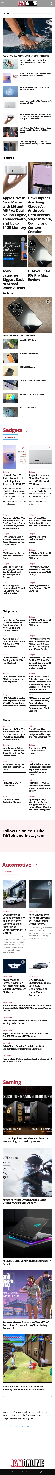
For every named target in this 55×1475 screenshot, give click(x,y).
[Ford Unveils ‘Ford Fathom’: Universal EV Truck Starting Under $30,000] (40, 894)
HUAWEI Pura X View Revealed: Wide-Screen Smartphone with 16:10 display (40, 570)
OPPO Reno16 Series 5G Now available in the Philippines (40, 556)
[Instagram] (10, 1426)
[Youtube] (28, 1426)
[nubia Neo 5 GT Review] (10, 344)
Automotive (7, 911)
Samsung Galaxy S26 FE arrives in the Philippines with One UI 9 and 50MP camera (34, 62)
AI (3, 617)
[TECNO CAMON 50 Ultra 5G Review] (10, 385)
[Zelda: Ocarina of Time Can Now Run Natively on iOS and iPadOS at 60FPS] (27, 1358)
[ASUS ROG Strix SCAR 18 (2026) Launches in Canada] (27, 1233)
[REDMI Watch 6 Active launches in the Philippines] (27, 35)
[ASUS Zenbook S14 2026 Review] (10, 398)
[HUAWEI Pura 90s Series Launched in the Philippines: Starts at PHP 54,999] (10, 78)
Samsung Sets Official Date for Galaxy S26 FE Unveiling (39, 588)
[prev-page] (5, 1396)
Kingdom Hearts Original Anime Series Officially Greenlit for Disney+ (24, 1201)
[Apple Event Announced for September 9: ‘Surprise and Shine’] (10, 91)
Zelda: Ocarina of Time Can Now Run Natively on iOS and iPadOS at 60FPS (23, 1388)
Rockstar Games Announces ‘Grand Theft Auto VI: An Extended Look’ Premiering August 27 (26, 1325)
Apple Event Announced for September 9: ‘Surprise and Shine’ (35, 88)
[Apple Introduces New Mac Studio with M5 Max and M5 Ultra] (10, 105)
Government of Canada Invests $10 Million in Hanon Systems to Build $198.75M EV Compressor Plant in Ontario (14, 923)
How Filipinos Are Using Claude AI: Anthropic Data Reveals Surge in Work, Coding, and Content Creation (40, 214)
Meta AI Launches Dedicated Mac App (12, 800)
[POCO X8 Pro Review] (10, 412)
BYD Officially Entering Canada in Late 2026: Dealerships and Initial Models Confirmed (40, 987)
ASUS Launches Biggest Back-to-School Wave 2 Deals (14, 279)
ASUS (5, 550)
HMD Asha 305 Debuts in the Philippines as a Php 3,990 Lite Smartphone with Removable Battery (14, 701)
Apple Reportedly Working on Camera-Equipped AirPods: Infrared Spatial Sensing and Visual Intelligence (40, 804)
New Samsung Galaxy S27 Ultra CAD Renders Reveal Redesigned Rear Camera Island (35, 143)
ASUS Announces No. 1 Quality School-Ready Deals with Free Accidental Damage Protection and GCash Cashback (39, 704)
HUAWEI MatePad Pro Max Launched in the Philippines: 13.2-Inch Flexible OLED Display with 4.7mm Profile (39, 644)
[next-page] (50, 1396)
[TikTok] (16, 1426)
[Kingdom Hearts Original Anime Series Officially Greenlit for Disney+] (27, 1172)
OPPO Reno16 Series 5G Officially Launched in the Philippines (14, 679)
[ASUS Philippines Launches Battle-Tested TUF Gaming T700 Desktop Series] (27, 1110)
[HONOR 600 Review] (10, 371)
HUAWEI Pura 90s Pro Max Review (39, 275)
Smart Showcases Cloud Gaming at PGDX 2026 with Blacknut (14, 660)
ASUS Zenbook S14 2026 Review (32, 394)
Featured (8, 157)
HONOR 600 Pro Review (29, 353)
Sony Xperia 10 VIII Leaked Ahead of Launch (37, 539)
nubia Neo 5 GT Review (28, 340)
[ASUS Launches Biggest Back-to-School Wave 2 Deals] (15, 251)
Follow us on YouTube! (18, 1435)
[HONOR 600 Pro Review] (10, 358)
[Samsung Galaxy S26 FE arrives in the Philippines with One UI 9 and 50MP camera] (10, 64)
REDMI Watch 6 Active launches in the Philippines (26, 55)
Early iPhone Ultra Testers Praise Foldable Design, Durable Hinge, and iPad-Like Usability (35, 130)
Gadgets (6, 472)
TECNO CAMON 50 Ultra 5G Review (33, 380)
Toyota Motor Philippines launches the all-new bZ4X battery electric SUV (27, 1060)
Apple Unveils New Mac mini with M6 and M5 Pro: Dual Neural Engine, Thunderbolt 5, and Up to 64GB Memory (36, 116)
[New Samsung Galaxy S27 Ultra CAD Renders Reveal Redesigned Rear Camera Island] (10, 146)
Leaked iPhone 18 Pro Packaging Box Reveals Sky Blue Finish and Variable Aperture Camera (13, 571)
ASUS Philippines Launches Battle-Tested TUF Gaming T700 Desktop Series (14, 589)
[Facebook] (5, 1426)
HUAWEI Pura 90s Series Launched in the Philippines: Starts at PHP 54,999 (35, 74)
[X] (22, 1426)
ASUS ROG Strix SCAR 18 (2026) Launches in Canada (27, 1262)
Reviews (8, 293)
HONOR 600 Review (27, 367)
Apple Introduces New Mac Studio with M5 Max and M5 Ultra (36, 102)
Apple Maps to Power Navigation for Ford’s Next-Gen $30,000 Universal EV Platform (14, 986)
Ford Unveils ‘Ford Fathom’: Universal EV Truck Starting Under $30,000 (39, 919)
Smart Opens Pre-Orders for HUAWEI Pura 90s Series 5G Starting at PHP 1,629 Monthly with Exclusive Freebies (40, 662)
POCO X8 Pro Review (27, 407)
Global (5, 780)
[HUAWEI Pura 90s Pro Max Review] (40, 251)
